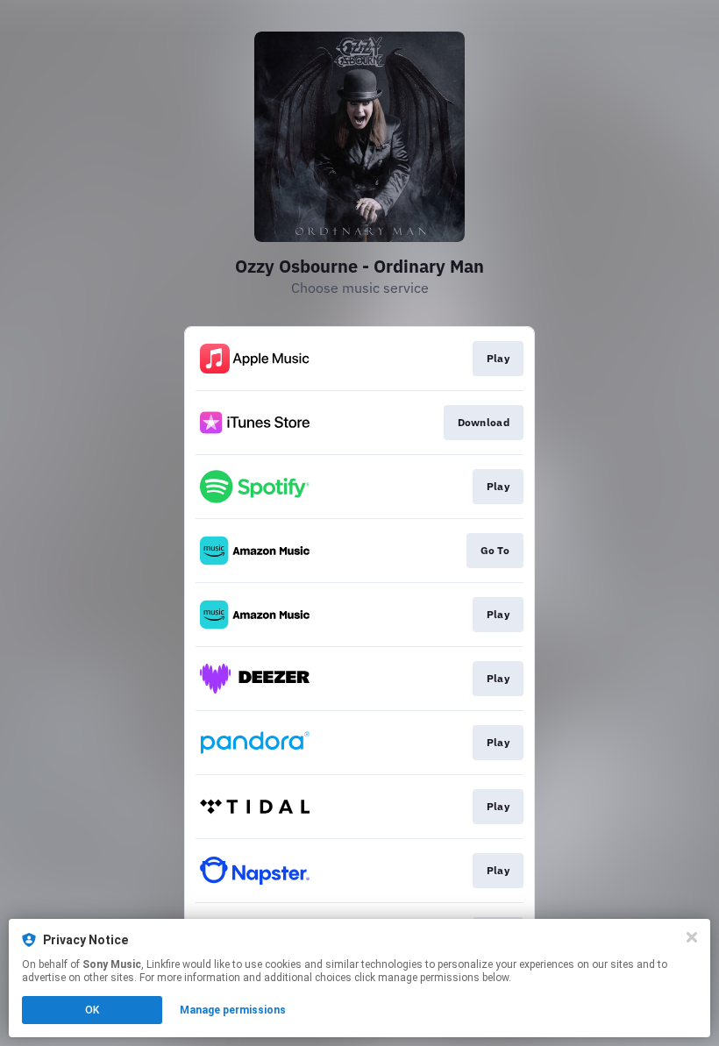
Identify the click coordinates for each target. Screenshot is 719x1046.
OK (92, 1010)
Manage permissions (233, 1010)
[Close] (692, 937)
